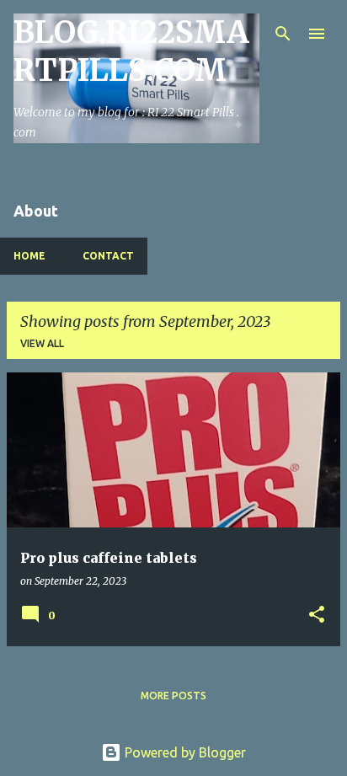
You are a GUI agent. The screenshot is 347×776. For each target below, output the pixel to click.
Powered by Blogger (183, 752)
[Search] (283, 33)
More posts (173, 695)
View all (42, 343)
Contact (108, 255)
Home (29, 255)
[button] (317, 615)
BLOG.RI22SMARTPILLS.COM (131, 51)
